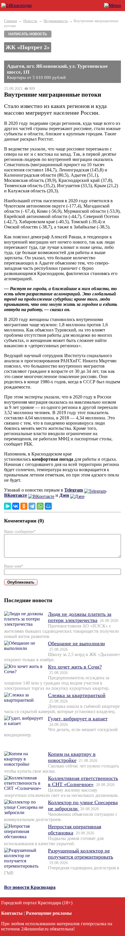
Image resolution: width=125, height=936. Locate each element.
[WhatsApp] (40, 506)
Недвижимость (56, 21)
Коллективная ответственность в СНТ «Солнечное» (83, 781)
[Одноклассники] (23, 506)
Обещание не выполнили (76, 643)
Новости (30, 21)
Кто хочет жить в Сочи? (75, 667)
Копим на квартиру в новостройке (72, 757)
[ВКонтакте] (15, 506)
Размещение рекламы (49, 913)
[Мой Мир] (48, 506)
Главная (10, 21)
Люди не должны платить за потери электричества (79, 617)
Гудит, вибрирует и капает (78, 719)
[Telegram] (31, 506)
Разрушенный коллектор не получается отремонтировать (80, 854)
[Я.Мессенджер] (7, 506)
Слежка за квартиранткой (77, 695)
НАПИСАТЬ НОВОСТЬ (27, 34)
